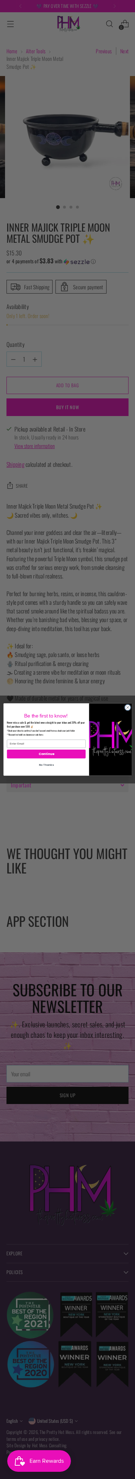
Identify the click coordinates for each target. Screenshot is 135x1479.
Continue (46, 754)
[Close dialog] (127, 707)
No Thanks (46, 765)
